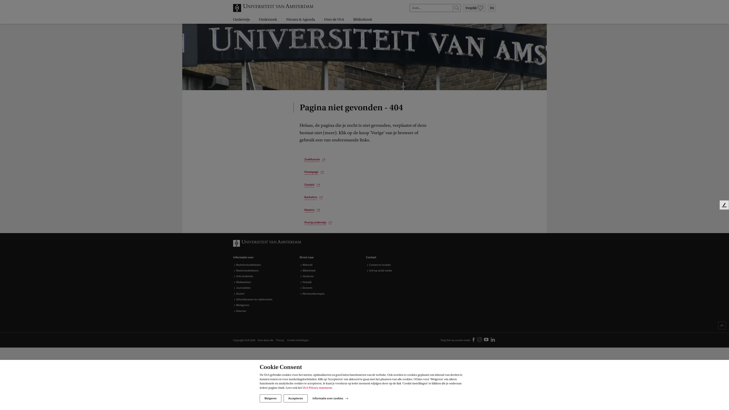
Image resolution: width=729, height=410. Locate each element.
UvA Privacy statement (317, 388)
